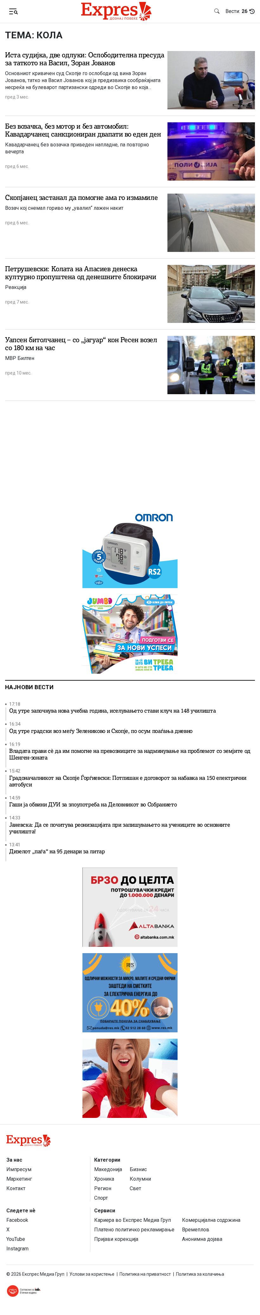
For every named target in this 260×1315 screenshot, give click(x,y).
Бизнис (138, 1169)
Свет (135, 1188)
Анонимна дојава (202, 1239)
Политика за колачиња (200, 1274)
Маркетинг (19, 1179)
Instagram (17, 1249)
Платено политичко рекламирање (134, 1230)
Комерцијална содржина (211, 1220)
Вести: (236, 11)
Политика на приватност (145, 1274)
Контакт (15, 1188)
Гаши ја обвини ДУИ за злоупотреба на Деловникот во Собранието (93, 804)
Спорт (101, 1198)
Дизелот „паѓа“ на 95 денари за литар (57, 851)
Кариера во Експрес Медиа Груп (132, 1220)
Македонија (108, 1169)
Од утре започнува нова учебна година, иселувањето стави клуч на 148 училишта (112, 711)
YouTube (15, 1239)
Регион (102, 1188)
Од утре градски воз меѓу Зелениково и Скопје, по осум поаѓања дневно (100, 731)
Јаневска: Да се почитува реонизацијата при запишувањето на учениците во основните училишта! (119, 828)
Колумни (140, 1179)
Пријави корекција (116, 1239)
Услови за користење (91, 1274)
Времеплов (195, 1230)
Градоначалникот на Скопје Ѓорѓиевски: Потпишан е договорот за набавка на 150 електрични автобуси (127, 781)
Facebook (17, 1220)
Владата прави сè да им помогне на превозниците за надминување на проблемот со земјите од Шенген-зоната (129, 754)
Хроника (104, 1179)
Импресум (18, 1169)
